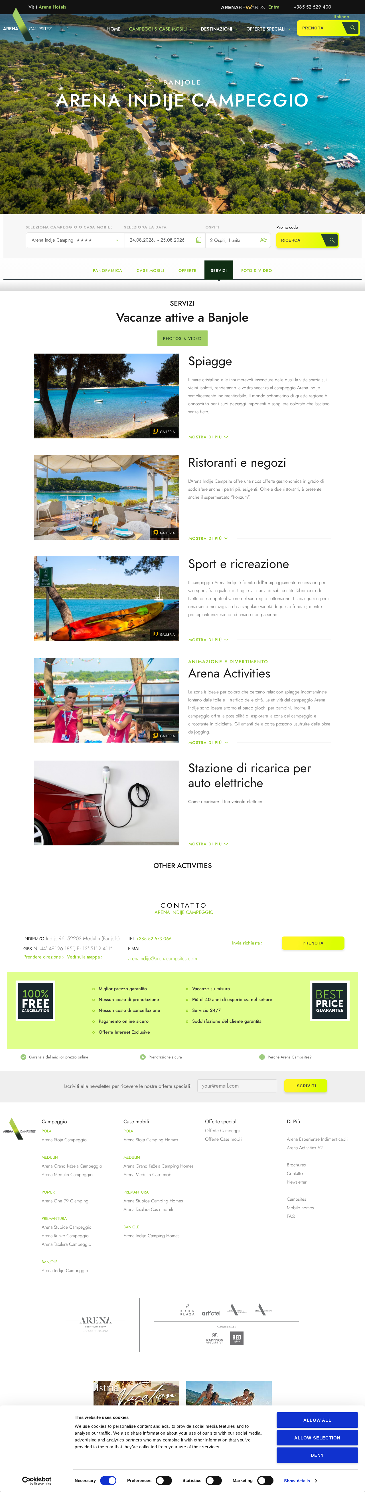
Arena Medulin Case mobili (149, 1174)
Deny (317, 1455)
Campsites (296, 1199)
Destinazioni (216, 29)
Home (113, 29)
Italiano (341, 16)
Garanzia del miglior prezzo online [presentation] (58, 1057)
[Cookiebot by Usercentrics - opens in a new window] (37, 1481)
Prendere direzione (42, 957)
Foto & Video (256, 270)
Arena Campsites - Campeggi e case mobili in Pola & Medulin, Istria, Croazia (17, 27)
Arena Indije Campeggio (65, 1270)
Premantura (54, 1218)
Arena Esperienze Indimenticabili (317, 1139)
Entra (273, 7)
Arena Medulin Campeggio (67, 1174)
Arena (95, 1324)
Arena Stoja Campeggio (64, 1139)
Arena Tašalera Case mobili (148, 1209)
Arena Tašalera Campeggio (66, 1244)
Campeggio (54, 1121)
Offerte (187, 270)
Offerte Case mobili (223, 1139)
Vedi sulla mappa (83, 957)
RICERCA (291, 240)
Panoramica (107, 270)
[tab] (63, 1057)
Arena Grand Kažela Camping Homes (158, 1166)
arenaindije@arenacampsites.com (162, 958)
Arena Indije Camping (62, 240)
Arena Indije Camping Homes (151, 1235)
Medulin (50, 1157)
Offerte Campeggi (222, 1130)
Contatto (295, 1173)
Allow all (317, 1420)
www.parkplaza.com (187, 1309)
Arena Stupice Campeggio (67, 1227)
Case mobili (150, 270)
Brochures (296, 1165)
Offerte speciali (265, 29)
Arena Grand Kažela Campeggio (72, 1166)
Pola (46, 1131)
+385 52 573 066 (153, 938)
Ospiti (212, 227)
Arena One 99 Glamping (65, 1201)
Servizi (219, 270)
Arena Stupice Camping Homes (153, 1201)
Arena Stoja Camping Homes (150, 1139)
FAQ (291, 1216)
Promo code (287, 227)
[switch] (164, 1480)
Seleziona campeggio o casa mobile (69, 227)
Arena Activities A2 (305, 1147)
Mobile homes (300, 1207)
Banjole (50, 1262)
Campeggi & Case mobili (158, 29)
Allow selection (317, 1437)
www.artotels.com (211, 1313)
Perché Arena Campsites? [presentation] (290, 1057)
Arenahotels (237, 1309)
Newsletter (297, 1182)
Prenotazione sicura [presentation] (165, 1057)
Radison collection (214, 1340)
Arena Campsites (263, 1309)
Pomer (48, 1192)
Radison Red (238, 1338)
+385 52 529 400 (312, 7)
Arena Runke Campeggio (65, 1235)
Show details (297, 1480)
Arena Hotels (52, 7)
